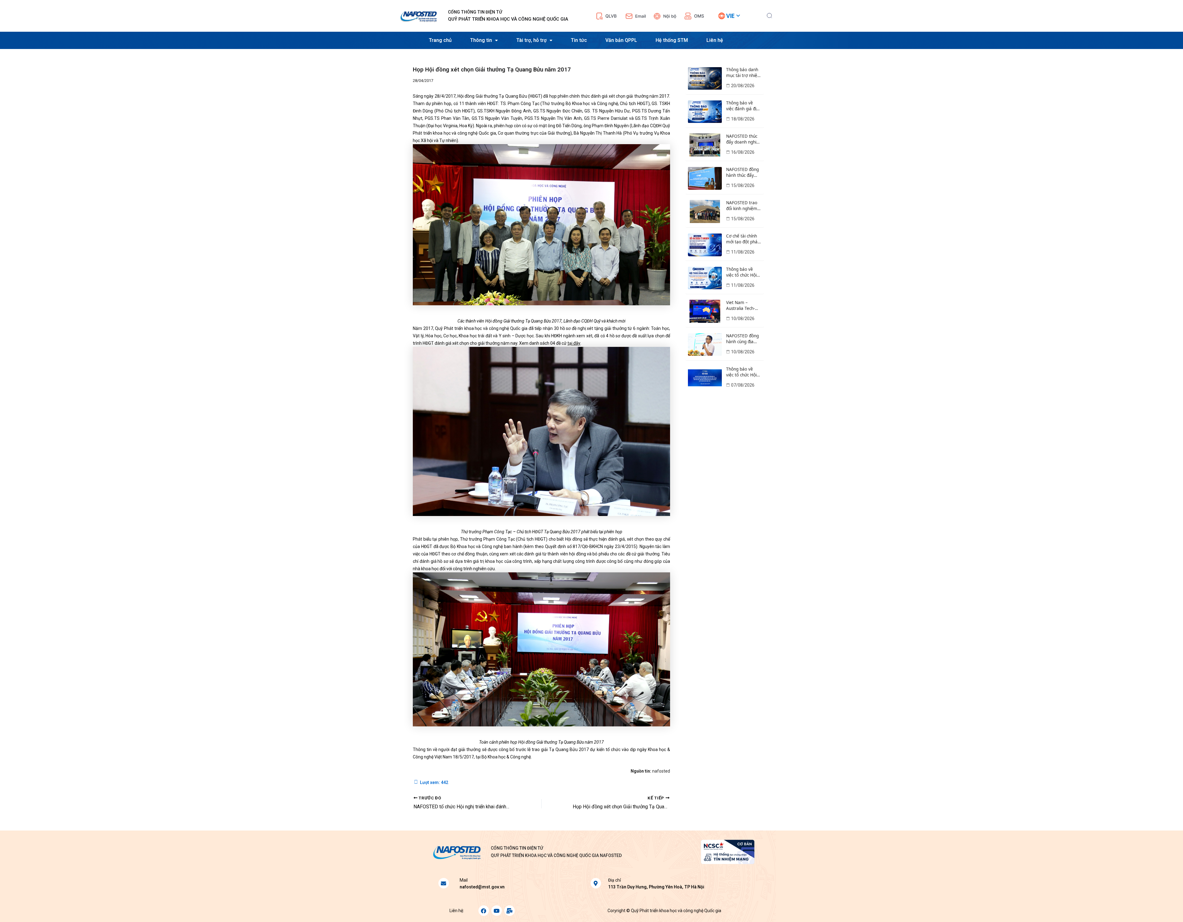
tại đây (573, 343)
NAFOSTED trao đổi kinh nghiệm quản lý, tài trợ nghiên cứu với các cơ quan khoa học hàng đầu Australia (743, 206)
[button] (769, 14)
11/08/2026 (742, 252)
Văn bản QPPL (621, 40)
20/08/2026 (742, 85)
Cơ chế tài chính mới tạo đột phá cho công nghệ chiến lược (742, 239)
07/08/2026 (742, 385)
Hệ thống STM (672, 40)
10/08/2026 (742, 318)
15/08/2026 (742, 185)
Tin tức (579, 40)
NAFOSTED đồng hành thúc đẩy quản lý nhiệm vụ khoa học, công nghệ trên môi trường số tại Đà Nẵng (743, 172)
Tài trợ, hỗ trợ (531, 40)
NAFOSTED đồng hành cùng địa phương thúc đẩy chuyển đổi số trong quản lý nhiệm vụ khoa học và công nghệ (743, 339)
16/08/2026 (742, 152)
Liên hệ (714, 40)
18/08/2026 (742, 118)
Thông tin (481, 40)
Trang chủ (440, 40)
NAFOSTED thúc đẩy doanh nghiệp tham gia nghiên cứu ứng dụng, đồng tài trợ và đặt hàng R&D (743, 139)
